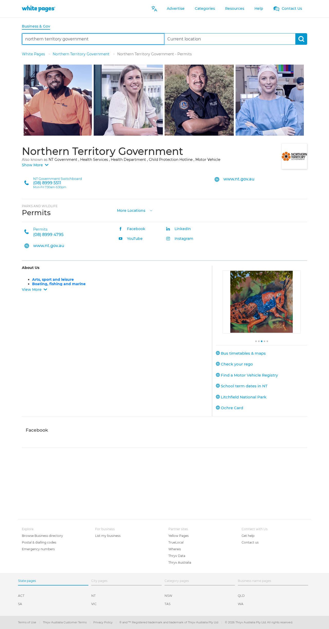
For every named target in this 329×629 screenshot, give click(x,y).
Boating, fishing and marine (59, 284)
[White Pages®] (38, 8)
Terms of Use (27, 622)
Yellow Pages (178, 536)
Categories (205, 8)
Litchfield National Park (243, 397)
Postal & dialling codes (39, 542)
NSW (168, 596)
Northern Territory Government (82, 54)
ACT (21, 596)
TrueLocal (176, 542)
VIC (94, 604)
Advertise (176, 8)
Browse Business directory (42, 536)
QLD (241, 596)
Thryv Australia (179, 562)
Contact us (250, 542)
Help (258, 8)
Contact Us (291, 8)
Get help (248, 536)
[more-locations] (151, 210)
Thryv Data (176, 556)
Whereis (174, 549)
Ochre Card (231, 407)
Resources (234, 8)
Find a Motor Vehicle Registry (249, 375)
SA (20, 604)
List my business (108, 536)
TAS (167, 604)
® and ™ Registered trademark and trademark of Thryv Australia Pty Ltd (169, 622)
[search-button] (301, 39)
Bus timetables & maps (243, 353)
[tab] (38, 27)
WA (240, 604)
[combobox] (93, 39)
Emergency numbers (38, 549)
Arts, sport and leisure (53, 279)
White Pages (34, 54)
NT (93, 596)
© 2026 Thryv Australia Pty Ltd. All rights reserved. (259, 622)
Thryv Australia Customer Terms (65, 622)
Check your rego (236, 364)
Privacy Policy (103, 622)
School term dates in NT (244, 385)
